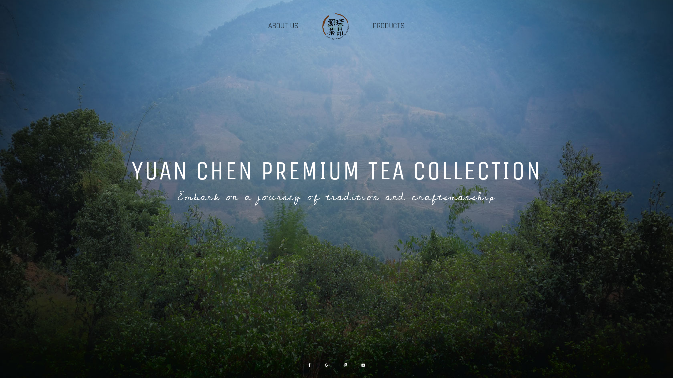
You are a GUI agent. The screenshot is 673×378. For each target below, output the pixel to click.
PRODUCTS (389, 26)
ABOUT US (283, 26)
